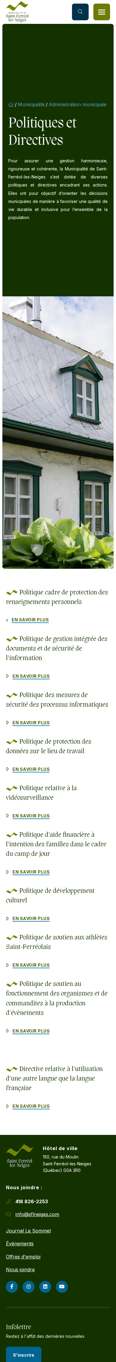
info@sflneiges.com (37, 1214)
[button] (101, 12)
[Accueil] (17, 12)
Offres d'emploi (23, 1257)
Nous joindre (20, 1269)
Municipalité (31, 104)
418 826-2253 (31, 1201)
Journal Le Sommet (28, 1231)
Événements (20, 1244)
